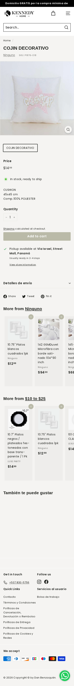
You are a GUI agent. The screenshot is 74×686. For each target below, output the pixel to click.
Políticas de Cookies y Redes (18, 636)
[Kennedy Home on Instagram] (39, 582)
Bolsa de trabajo (48, 597)
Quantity (10, 209)
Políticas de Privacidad (18, 628)
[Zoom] (68, 129)
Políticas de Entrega (16, 622)
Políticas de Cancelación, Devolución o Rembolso (19, 612)
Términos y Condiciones (19, 602)
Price (7, 161)
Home (6, 40)
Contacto (9, 597)
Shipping (9, 228)
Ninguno (9, 55)
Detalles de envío (17, 283)
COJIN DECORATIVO (20, 148)
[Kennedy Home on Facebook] (46, 582)
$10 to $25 (35, 398)
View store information (22, 264)
